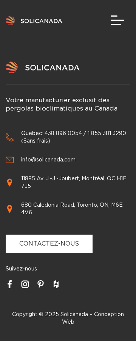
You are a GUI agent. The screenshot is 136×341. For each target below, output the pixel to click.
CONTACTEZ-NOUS (49, 244)
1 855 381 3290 (107, 133)
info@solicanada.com (48, 160)
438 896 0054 (63, 133)
